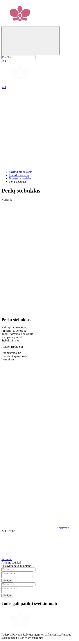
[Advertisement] (39, 128)
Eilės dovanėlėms (19, 175)
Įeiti (3, 87)
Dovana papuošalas (20, 178)
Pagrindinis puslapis (20, 171)
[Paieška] (30, 40)
